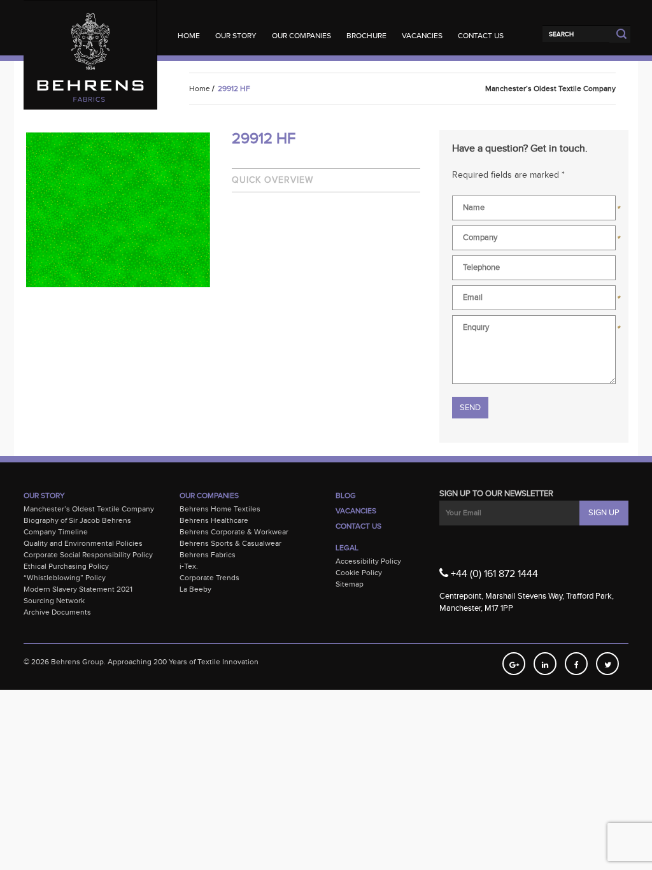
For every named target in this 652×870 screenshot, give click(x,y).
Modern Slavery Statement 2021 (78, 589)
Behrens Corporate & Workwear (234, 531)
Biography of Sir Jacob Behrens (77, 520)
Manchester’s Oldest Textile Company (89, 508)
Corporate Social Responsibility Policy (88, 554)
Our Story (236, 35)
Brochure (366, 35)
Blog (346, 495)
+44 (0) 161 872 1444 (493, 574)
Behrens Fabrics (208, 554)
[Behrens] (90, 25)
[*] (534, 210)
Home (189, 35)
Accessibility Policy (368, 561)
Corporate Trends (209, 577)
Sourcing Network (54, 600)
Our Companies (301, 35)
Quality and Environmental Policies (83, 543)
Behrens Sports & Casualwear (230, 543)
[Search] (575, 33)
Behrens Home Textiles (220, 508)
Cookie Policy (359, 572)
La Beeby (195, 589)
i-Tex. (189, 566)
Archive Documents (57, 612)
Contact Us (481, 35)
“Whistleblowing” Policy (65, 577)
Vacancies (422, 35)
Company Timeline (56, 531)
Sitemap (350, 584)
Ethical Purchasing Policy (66, 566)
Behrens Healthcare (214, 520)
